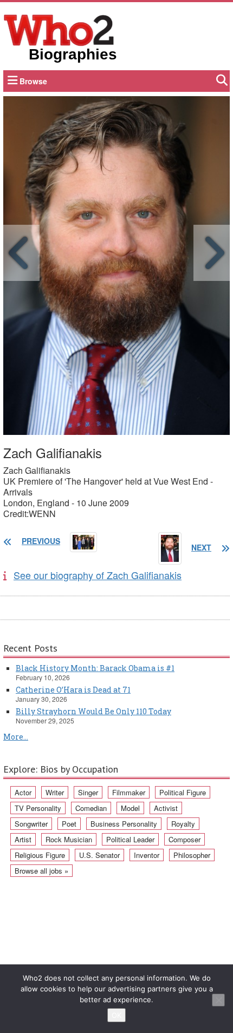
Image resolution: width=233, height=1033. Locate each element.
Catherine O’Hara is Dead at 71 (73, 690)
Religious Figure (40, 855)
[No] (218, 1000)
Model (130, 808)
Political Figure (182, 792)
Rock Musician (69, 839)
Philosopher (191, 855)
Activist (166, 808)
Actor (23, 792)
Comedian (91, 808)
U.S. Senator (99, 855)
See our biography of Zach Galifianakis (98, 575)
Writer (55, 792)
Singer (88, 792)
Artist (23, 839)
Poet (69, 824)
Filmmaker (128, 792)
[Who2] (59, 29)
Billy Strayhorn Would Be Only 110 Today (93, 711)
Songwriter (31, 824)
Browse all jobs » (41, 871)
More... (15, 737)
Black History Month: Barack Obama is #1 (95, 668)
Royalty (183, 824)
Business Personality (123, 824)
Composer (184, 839)
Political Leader (130, 839)
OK (116, 1015)
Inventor (146, 855)
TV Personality (38, 808)
